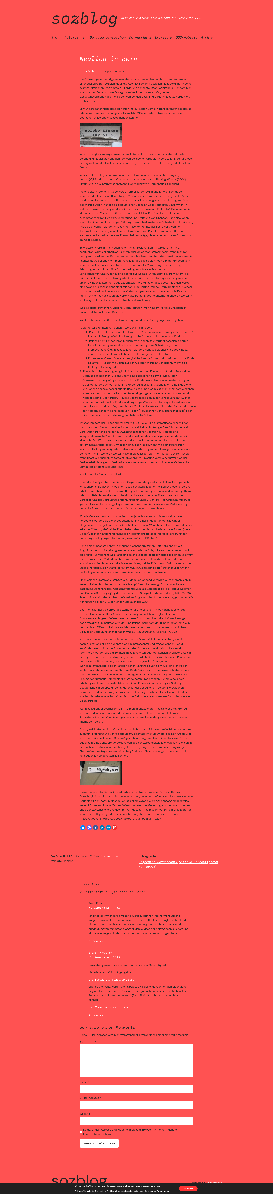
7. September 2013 (104, 957)
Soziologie (109, 856)
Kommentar (88, 1042)
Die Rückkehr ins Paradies (108, 1007)
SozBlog (84, 17)
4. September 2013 (104, 908)
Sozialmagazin (147, 631)
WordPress (215, 1182)
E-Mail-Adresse (90, 1098)
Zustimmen (188, 1188)
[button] (82, 827)
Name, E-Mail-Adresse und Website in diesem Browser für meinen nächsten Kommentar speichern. (130, 1132)
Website (85, 1114)
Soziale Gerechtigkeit (198, 862)
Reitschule (156, 154)
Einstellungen (163, 1191)
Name (84, 1082)
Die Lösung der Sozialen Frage (111, 979)
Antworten (97, 941)
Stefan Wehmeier (100, 952)
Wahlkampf (147, 866)
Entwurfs (91, 623)
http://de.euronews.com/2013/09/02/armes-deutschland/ (120, 818)
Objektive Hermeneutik (158, 862)
